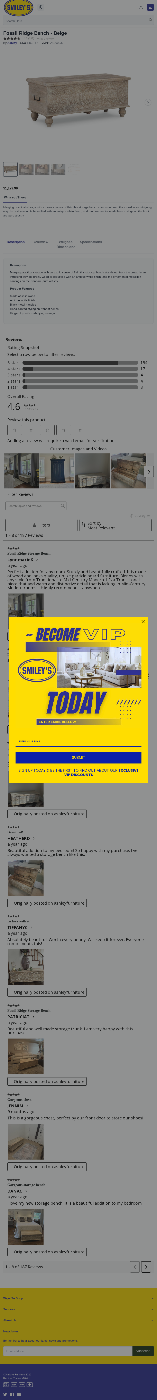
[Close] (143, 621)
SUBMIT (78, 757)
